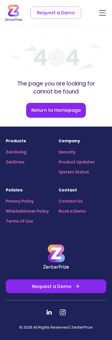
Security (67, 152)
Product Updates (77, 162)
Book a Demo (72, 211)
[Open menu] (102, 12)
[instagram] (62, 313)
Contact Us (71, 201)
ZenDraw (15, 162)
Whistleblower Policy (27, 211)
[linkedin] (49, 313)
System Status (74, 172)
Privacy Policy (20, 201)
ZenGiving (16, 152)
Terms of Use (19, 221)
